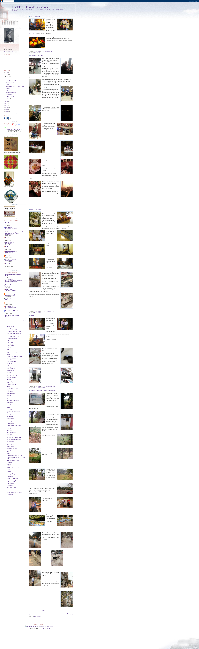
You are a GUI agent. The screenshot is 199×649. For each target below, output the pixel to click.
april (8, 76)
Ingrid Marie (9, 409)
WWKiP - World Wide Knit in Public (15, 129)
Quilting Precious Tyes (10, 303)
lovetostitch (8, 284)
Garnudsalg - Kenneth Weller (13, 381)
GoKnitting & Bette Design (13, 388)
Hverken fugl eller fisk (10, 259)
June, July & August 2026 (10, 290)
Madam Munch (8, 255)
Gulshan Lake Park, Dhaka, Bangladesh (42, 390)
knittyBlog (7, 222)
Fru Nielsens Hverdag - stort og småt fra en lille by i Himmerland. (14, 232)
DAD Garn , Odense (11, 351)
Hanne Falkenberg (11, 393)
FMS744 (7, 299)
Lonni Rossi (9, 434)
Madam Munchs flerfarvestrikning (14, 439)
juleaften (8, 88)
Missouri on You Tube (12, 448)
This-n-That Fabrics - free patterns (14, 492)
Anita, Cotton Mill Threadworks (14, 333)
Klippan (8, 427)
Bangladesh (37, 206)
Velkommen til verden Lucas (11, 248)
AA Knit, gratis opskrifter (12, 329)
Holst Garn (9, 398)
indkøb (43, 387)
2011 (6, 105)
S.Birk (8, 469)
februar (8, 98)
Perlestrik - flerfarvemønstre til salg (15, 455)
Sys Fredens (10, 485)
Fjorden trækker (8, 243)
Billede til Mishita (10, 96)
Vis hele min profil (8, 51)
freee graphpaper (10, 370)
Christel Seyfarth (10, 345)
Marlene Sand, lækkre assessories (15, 443)
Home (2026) (8, 224)
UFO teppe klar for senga (10, 307)
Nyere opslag (32, 613)
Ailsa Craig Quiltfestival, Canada (14, 331)
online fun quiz (45, 628)
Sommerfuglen (10, 476)
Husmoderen (10, 402)
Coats (8, 349)
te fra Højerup (10, 490)
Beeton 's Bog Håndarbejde (13, 336)
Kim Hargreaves (10, 423)
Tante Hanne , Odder (11, 489)
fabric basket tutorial (11, 358)
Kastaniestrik (10, 421)
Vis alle (24, 320)
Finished (7, 275)
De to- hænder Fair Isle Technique (14, 352)
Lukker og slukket (9, 234)
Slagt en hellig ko (9, 242)
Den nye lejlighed (35, 209)
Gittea (8, 386)
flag (7, 90)
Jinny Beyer (9, 413)
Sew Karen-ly (10, 473)
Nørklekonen (8, 237)
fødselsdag (37, 52)
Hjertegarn (9, 395)
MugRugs (9, 450)
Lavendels (7, 263)
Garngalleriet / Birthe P (12, 375)
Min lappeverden (9, 306)
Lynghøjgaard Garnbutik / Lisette (14, 437)
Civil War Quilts (9, 279)
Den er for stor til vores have (11, 228)
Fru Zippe (9, 372)
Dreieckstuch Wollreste (10, 295)
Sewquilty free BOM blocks (13, 474)
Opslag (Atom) (37, 616)
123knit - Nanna (10, 326)
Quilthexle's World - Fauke (13, 460)
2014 (6, 74)
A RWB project (8, 312)
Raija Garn (9, 462)
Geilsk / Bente (10, 382)
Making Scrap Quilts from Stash (13, 274)
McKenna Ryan (10, 444)
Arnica (8, 335)
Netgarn (8, 453)
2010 (6, 107)
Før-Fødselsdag (35, 16)
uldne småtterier (8, 260)
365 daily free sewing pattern (13, 328)
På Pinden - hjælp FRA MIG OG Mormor (16, 457)
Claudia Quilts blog (10, 294)
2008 (6, 111)
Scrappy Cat (8, 298)
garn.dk (8, 374)
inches (8, 407)
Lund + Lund (9, 436)
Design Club (9, 354)
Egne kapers (8, 265)
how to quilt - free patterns (13, 400)
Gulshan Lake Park (46, 611)
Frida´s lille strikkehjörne (11, 251)
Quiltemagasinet (10, 458)
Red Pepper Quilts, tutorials (13, 467)
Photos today (8, 286)
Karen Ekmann (10, 418)
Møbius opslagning (11, 451)
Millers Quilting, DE (11, 446)
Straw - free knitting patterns (13, 480)
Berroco (8, 340)
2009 (6, 109)
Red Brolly (9, 466)
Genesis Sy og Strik (11, 384)
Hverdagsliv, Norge (11, 404)
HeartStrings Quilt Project (11, 310)
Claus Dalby (9, 347)
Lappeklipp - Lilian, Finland (12, 315)
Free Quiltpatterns (11, 368)
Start (51, 613)
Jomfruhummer (32, 33)
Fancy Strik (9, 359)
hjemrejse (44, 206)
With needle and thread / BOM (13, 496)
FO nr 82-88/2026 (9, 252)
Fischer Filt (9, 363)
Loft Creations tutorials (12, 432)
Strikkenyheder (10, 483)
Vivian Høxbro (10, 494)
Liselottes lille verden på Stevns (30, 7)
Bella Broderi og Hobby (12, 338)
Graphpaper (9, 390)
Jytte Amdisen (10, 416)
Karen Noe (9, 420)
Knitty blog (9, 428)
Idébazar (9, 405)
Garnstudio (9, 379)
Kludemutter (8, 246)
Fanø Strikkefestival (11, 361)
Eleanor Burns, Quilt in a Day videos (15, 356)
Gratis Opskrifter (10, 391)
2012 (6, 103)
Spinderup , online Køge (12, 478)
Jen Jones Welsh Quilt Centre (13, 411)
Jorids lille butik (10, 414)
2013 (6, 101)
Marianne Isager (10, 441)
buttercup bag (10, 344)
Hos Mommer (8, 227)
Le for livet (9, 430)
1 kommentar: (48, 51)
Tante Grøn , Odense (11, 487)
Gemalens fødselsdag (11, 92)
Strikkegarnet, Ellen (11, 481)
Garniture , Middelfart (11, 377)
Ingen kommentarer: (50, 311)
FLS (8, 365)
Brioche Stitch (10, 342)
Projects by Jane (9, 289)
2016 (6, 72)
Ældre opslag (70, 613)
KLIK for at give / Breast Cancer (14, 425)
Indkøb (32, 315)
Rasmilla (9, 464)
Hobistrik (9, 397)
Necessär (7, 316)
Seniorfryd (9, 471)
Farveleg (7, 239)
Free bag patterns (11, 366)
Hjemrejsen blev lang (36, 55)
